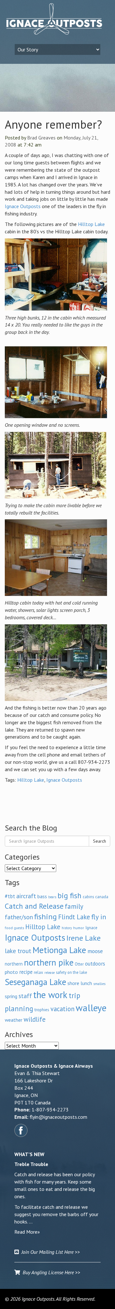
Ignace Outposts (23, 206)
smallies (99, 984)
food (9, 927)
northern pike (48, 962)
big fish (69, 895)
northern (14, 964)
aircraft (26, 896)
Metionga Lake (59, 950)
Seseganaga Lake (35, 981)
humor (78, 927)
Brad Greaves (41, 137)
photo (11, 972)
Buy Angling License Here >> (50, 1272)
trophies (41, 1009)
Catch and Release (34, 906)
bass (42, 896)
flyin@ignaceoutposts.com (58, 1117)
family (74, 906)
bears (52, 897)
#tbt (10, 896)
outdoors (95, 963)
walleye (91, 1008)
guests (19, 928)
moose (95, 951)
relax (38, 972)
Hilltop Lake (91, 224)
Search (99, 841)
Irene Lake (83, 938)
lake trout (18, 951)
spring (11, 996)
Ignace (91, 927)
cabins (88, 896)
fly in (98, 916)
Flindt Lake (74, 917)
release (49, 972)
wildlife (35, 1019)
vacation (62, 1008)
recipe (26, 971)
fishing (45, 917)
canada (101, 896)
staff (25, 996)
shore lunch (79, 983)
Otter (79, 964)
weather (13, 1020)
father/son (19, 917)
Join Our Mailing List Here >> (49, 1252)
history (67, 928)
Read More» (27, 1232)
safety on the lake (71, 972)
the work (50, 995)
